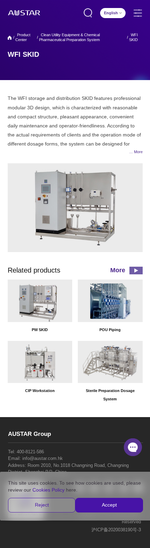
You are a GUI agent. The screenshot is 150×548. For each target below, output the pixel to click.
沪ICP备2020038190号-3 (116, 529)
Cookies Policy (48, 490)
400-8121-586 (30, 451)
